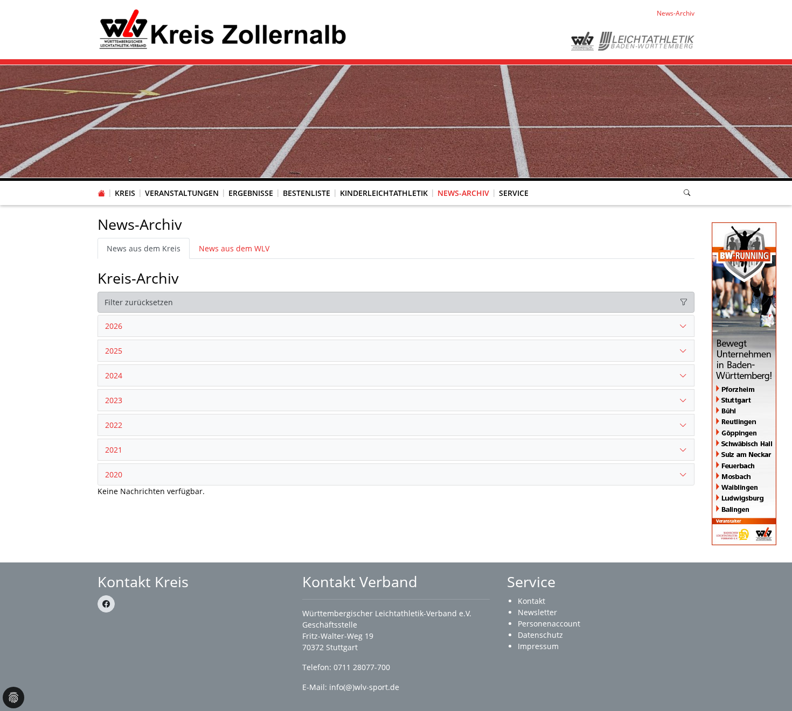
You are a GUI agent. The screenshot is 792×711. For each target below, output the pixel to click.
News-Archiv (463, 193)
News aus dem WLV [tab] (234, 248)
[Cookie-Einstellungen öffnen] (13, 697)
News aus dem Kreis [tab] (143, 248)
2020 (113, 474)
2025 (113, 351)
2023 (113, 400)
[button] (125, 182)
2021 (113, 450)
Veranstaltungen (182, 193)
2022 (113, 425)
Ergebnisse (250, 193)
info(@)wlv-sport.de (364, 687)
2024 (113, 375)
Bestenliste (306, 193)
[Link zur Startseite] (222, 29)
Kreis (125, 193)
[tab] (396, 326)
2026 (113, 326)
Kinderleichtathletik (384, 193)
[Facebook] (106, 604)
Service (514, 193)
